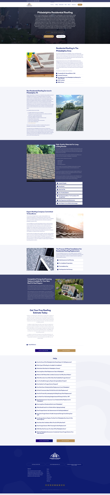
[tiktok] (53, 485)
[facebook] (46, 485)
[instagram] (50, 485)
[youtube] (55, 485)
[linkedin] (57, 485)
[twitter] (48, 485)
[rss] (59, 485)
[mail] (62, 485)
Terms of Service (66, 489)
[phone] (64, 485)
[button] (69, 73)
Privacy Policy (61, 489)
